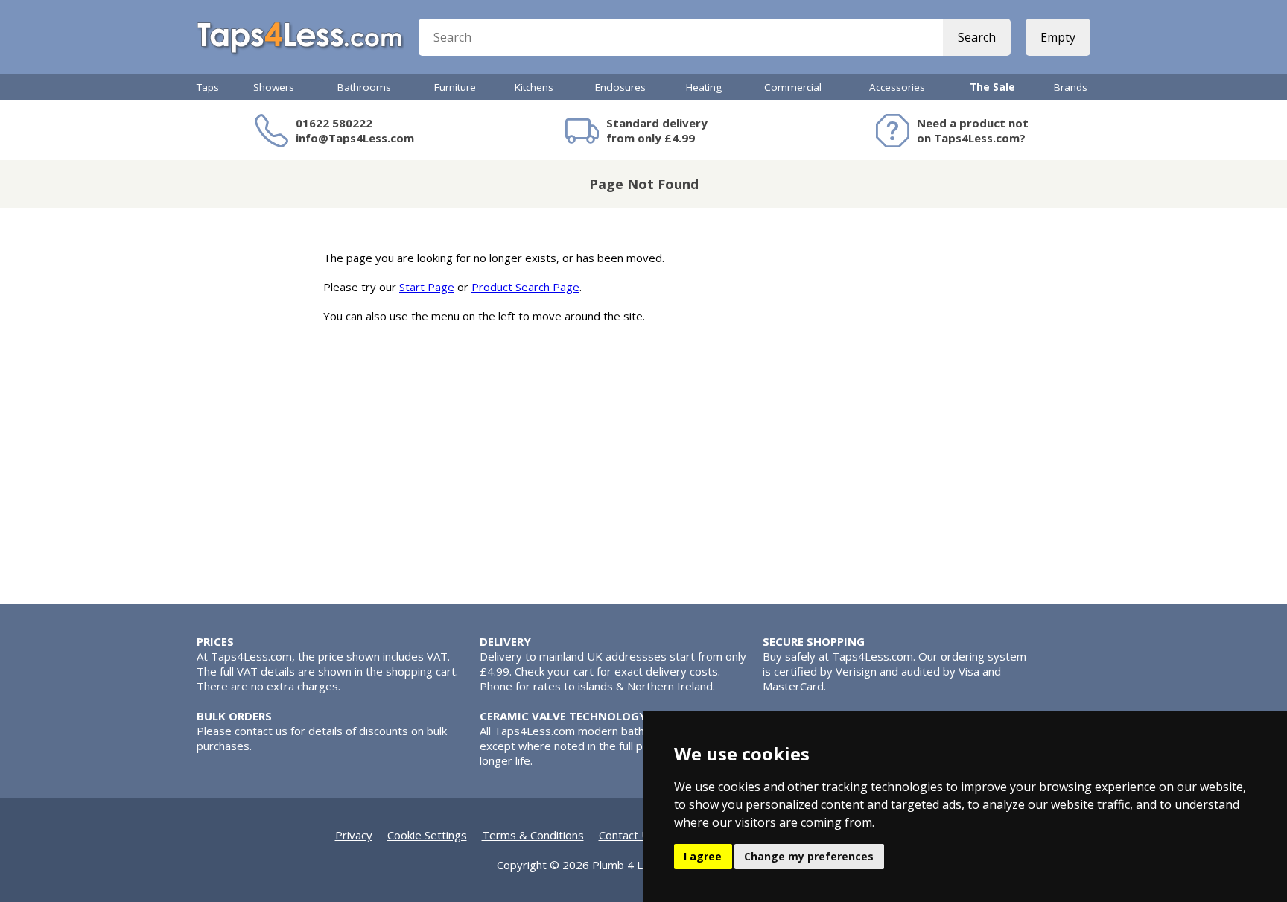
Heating (704, 87)
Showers (273, 87)
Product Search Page (525, 286)
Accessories (897, 87)
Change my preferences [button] (809, 856)
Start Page (426, 286)
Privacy (353, 835)
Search (977, 37)
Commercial (793, 87)
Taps (208, 87)
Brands (1070, 87)
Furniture (455, 87)
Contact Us (627, 835)
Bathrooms (364, 87)
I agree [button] (703, 856)
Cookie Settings (427, 835)
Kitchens (534, 87)
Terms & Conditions (533, 835)
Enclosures (620, 87)
